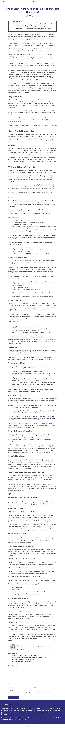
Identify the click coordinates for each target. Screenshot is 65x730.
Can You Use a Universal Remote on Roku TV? (24, 656)
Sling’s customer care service (18, 74)
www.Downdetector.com (20, 174)
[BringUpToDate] (4, 2)
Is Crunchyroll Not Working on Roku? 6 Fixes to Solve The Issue (29, 657)
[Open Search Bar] (62, 2)
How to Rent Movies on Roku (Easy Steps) (23, 659)
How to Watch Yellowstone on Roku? (22, 661)
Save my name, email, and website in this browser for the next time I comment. (30, 693)
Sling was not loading (17, 49)
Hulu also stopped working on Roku (44, 51)
